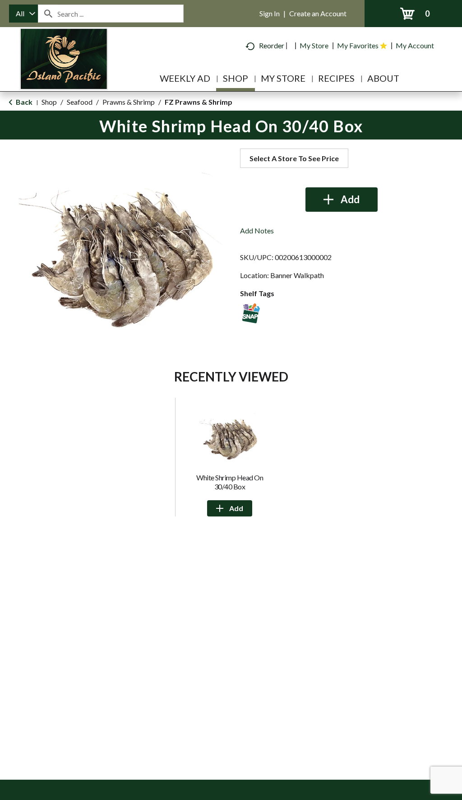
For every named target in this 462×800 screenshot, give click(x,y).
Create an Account (317, 13)
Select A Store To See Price (294, 158)
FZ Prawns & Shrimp (198, 102)
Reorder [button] (271, 45)
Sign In (269, 13)
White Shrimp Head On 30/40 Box (229, 482)
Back (23, 102)
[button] (341, 199)
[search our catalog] (48, 14)
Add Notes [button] (257, 230)
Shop (49, 102)
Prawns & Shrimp (128, 102)
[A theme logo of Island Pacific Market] (64, 72)
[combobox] (23, 14)
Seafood (79, 102)
